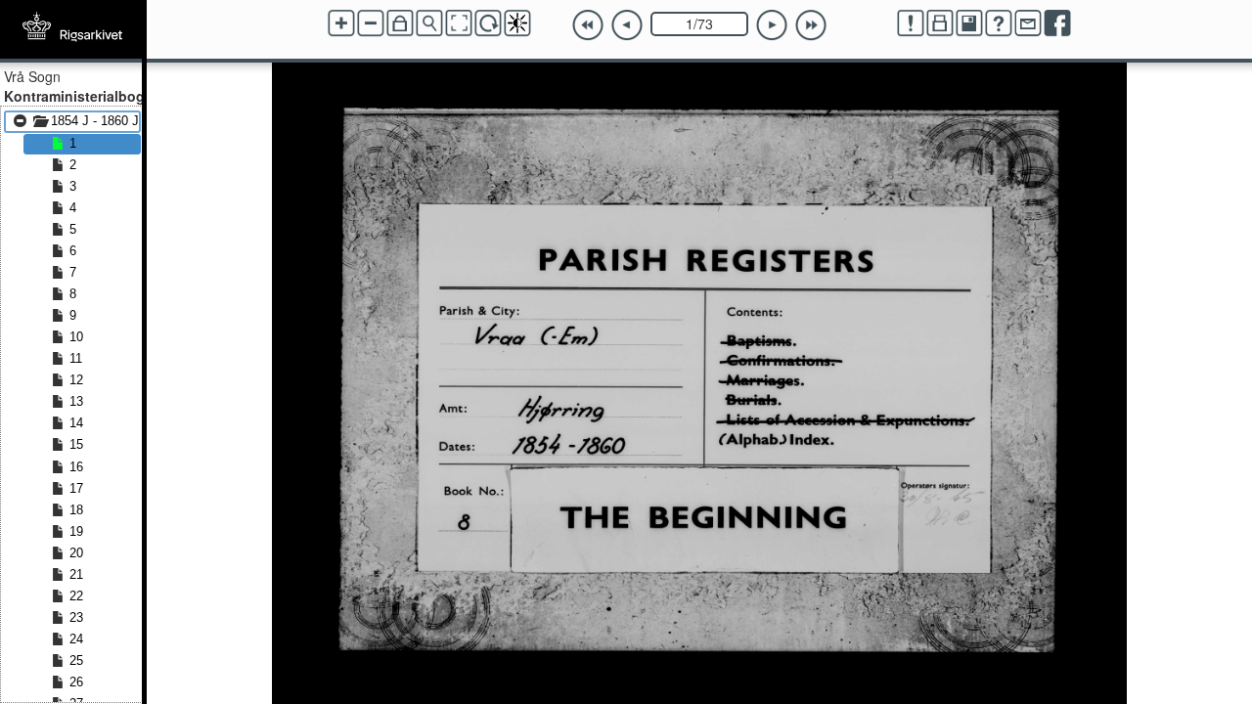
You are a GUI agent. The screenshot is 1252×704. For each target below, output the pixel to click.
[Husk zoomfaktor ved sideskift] (400, 23)
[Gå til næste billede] (771, 25)
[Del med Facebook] (1057, 23)
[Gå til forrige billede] (627, 25)
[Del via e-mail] (1028, 23)
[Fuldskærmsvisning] (458, 23)
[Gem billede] (969, 23)
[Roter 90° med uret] (488, 23)
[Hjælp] (998, 23)
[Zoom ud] (370, 23)
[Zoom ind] (341, 23)
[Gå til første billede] (588, 25)
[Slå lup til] (429, 23)
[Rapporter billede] (910, 23)
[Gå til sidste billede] (811, 25)
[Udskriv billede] (940, 23)
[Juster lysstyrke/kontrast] (517, 23)
